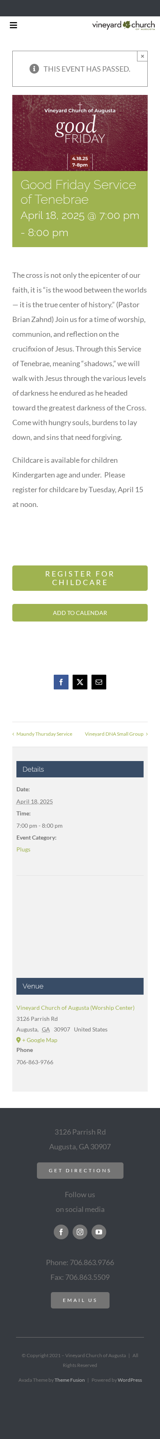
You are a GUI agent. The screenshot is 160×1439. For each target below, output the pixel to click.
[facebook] (61, 1232)
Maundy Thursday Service (44, 734)
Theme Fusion (70, 1380)
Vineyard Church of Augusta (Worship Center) (75, 1007)
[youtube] (98, 1232)
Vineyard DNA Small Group (114, 734)
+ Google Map (39, 1039)
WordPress (130, 1380)
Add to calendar (80, 612)
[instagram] (80, 1232)
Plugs (23, 849)
